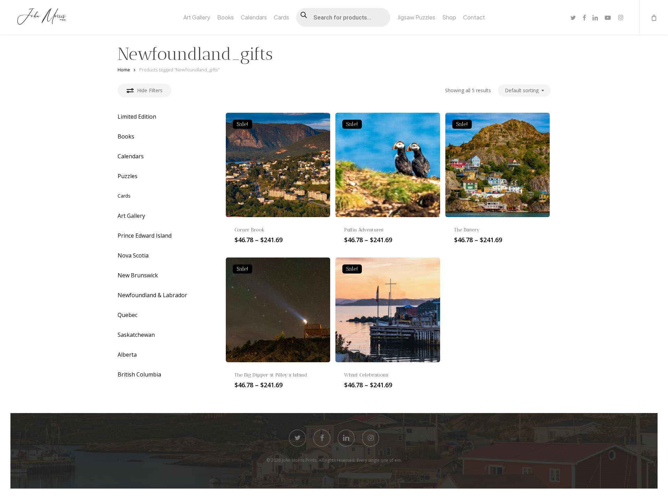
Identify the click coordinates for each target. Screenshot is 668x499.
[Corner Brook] (278, 165)
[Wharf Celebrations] (387, 310)
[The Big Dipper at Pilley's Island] (278, 310)
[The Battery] (497, 165)
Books (126, 136)
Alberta (127, 354)
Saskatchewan (136, 335)
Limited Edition (137, 116)
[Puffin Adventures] (387, 165)
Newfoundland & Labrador (152, 295)
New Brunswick (138, 275)
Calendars (131, 156)
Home (124, 69)
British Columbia (139, 374)
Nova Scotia (133, 255)
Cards (124, 195)
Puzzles (127, 176)
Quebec (127, 315)
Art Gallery (131, 216)
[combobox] (524, 90)
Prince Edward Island (145, 235)
